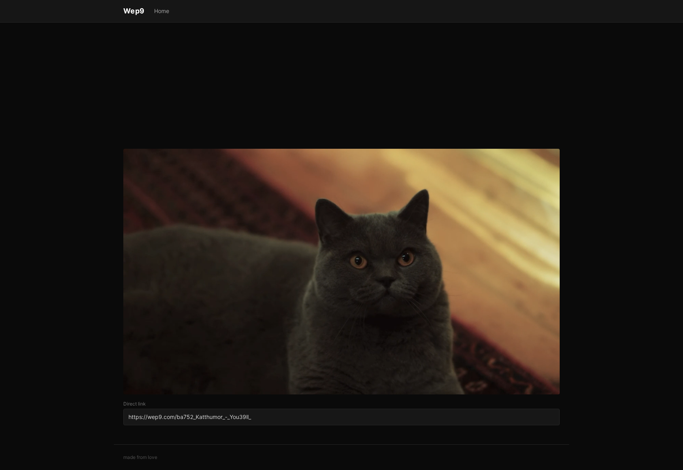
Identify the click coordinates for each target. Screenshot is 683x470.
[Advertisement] (341, 87)
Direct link (134, 404)
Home (161, 11)
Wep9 (134, 11)
